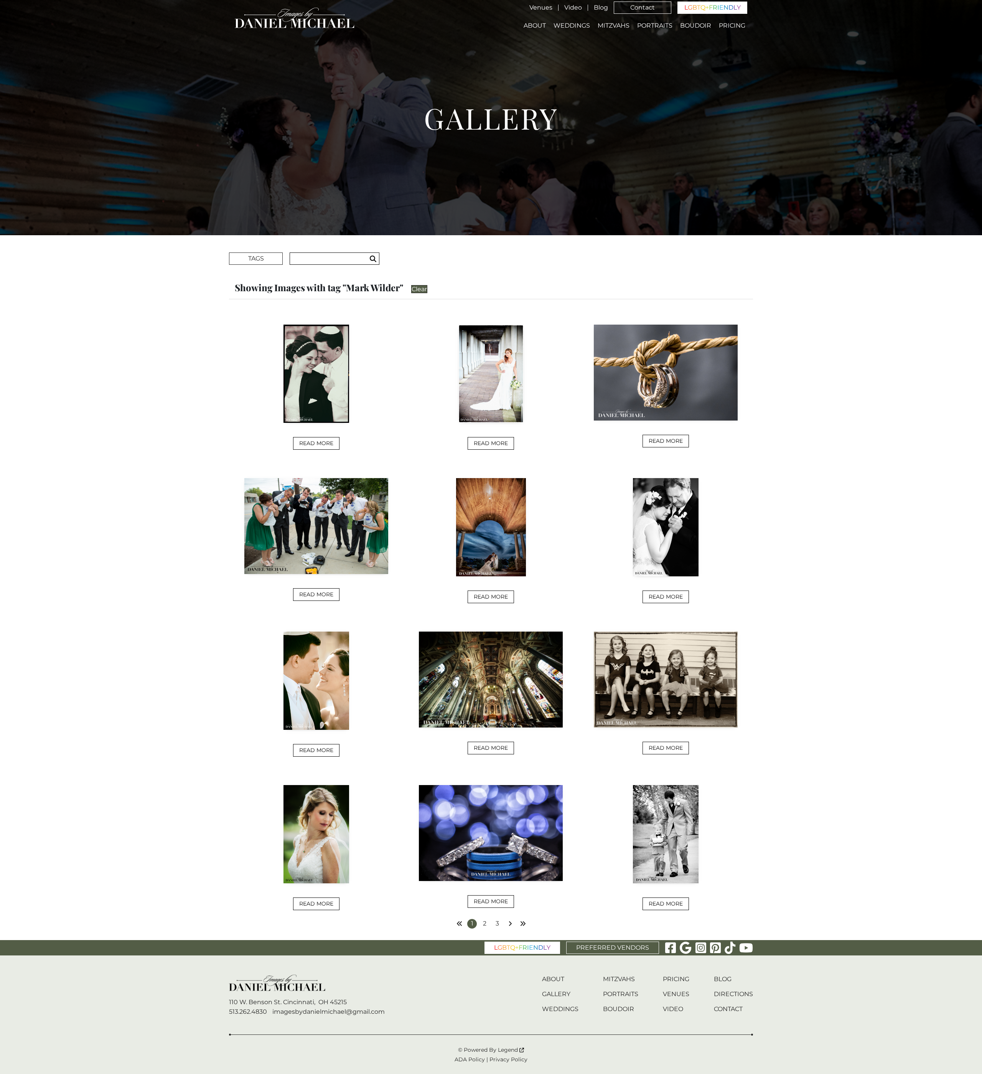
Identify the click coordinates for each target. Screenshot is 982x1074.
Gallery (556, 994)
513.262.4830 (248, 1011)
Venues (540, 8)
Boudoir (695, 26)
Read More (316, 443)
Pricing (732, 26)
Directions (733, 994)
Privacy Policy (508, 1059)
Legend (508, 1049)
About (535, 26)
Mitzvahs (613, 26)
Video (573, 8)
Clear (419, 289)
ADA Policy (470, 1059)
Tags (256, 258)
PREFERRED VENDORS (612, 947)
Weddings (572, 26)
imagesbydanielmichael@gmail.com (328, 1011)
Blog (601, 8)
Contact (642, 7)
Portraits (654, 26)
